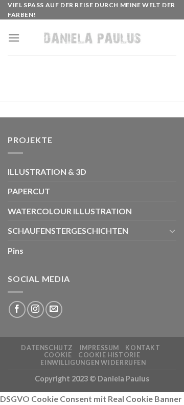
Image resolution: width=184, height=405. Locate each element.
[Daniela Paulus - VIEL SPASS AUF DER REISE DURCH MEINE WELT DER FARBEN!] (92, 37)
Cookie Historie (109, 355)
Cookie (58, 355)
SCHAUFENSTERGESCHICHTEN (68, 230)
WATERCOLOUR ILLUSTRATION (70, 211)
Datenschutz (47, 348)
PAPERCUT (29, 191)
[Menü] (14, 37)
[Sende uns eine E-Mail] (53, 309)
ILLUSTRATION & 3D (47, 171)
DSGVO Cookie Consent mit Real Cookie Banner (91, 398)
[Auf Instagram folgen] (35, 309)
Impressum (100, 348)
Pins (16, 250)
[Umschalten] (172, 231)
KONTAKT (142, 348)
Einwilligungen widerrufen (93, 363)
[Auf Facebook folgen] (17, 309)
